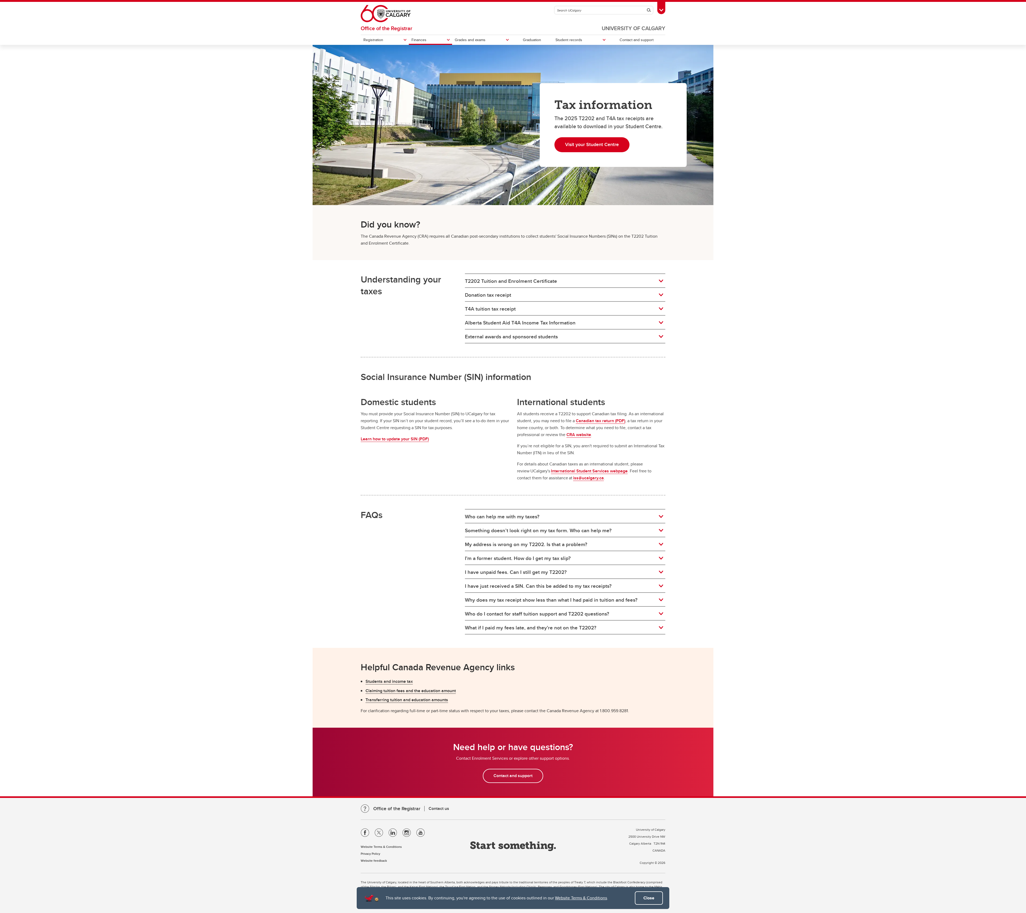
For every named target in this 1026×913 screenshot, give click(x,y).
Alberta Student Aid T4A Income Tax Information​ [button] (520, 322)
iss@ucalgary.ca (588, 478)
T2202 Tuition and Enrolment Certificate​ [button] (511, 281)
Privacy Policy (370, 853)
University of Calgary (633, 28)
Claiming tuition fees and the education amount (411, 691)
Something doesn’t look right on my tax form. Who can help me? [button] (538, 530)
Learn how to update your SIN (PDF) (395, 439)
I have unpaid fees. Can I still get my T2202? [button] (516, 572)
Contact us (439, 808)
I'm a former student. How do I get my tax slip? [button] (518, 558)
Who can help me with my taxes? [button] (502, 516)
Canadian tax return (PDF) (600, 421)
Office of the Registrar (386, 28)
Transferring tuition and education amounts (407, 700)
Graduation (532, 39)
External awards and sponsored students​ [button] (511, 336)
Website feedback (374, 860)
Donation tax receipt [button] (488, 295)
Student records (568, 39)
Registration (373, 39)
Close (648, 898)
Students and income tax (389, 681)
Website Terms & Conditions (581, 898)
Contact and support (637, 39)
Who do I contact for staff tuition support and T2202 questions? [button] (537, 613)
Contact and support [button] (513, 776)
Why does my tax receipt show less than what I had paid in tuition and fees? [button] (551, 600)
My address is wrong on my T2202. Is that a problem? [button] (526, 544)
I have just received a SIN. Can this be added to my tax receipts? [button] (538, 586)
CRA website (578, 435)
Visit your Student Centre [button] (592, 144)
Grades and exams (470, 39)
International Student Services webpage (589, 471)
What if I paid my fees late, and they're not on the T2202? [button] (530, 627)
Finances (418, 39)
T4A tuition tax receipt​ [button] (490, 308)
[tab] (565, 281)
